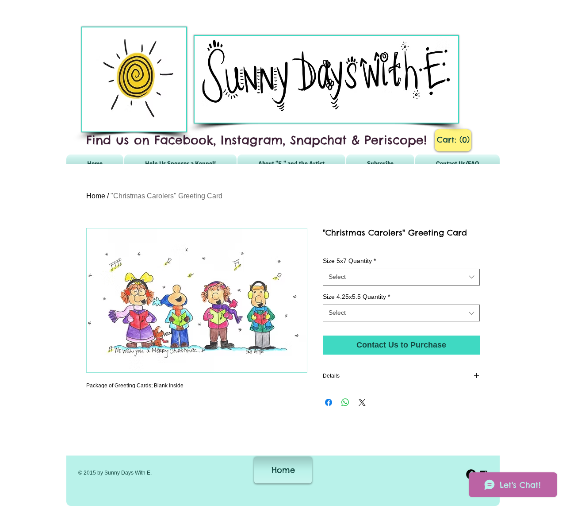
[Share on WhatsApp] (345, 402)
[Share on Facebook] (328, 402)
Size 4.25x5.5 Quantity (356, 296)
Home (95, 196)
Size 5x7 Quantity (349, 260)
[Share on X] (362, 402)
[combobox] (401, 277)
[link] (453, 139)
